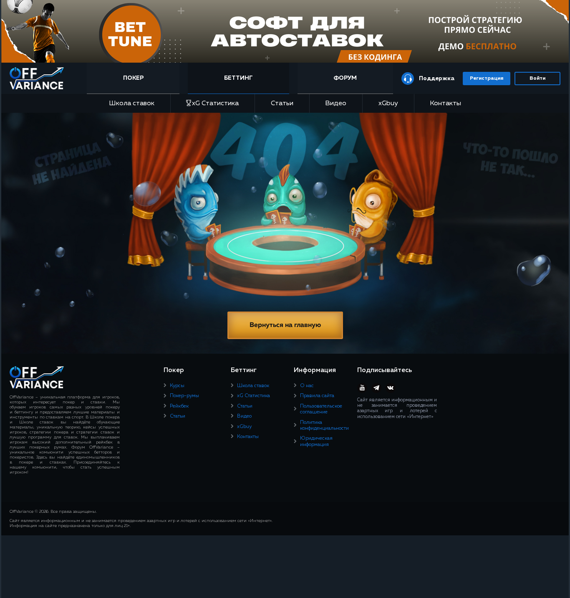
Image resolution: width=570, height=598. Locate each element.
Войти (537, 78)
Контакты (445, 103)
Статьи (282, 103)
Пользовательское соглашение (321, 409)
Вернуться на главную (285, 325)
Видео (335, 103)
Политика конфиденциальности (324, 425)
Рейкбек (179, 406)
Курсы (177, 385)
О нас (307, 385)
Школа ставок (131, 103)
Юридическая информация (316, 441)
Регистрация (486, 78)
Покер (133, 78)
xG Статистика (215, 103)
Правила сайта (317, 395)
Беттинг (238, 78)
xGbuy (388, 103)
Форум (345, 78)
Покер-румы (184, 395)
